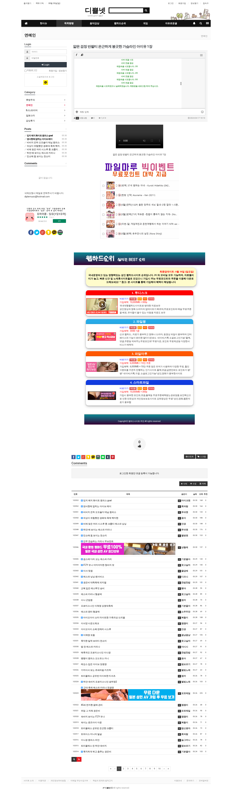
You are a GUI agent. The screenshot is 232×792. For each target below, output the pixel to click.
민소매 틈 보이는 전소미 (95, 535)
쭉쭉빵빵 (69, 23)
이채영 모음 (89, 635)
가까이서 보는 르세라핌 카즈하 (96, 670)
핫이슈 (43, 23)
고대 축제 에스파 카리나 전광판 (98, 687)
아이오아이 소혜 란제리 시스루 (96, 629)
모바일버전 (203, 781)
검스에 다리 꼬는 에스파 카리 (97, 559)
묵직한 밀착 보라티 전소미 (94, 641)
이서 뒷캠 (88, 571)
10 (159, 769)
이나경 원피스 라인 (90, 740)
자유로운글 (171, 23)
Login (46, 64)
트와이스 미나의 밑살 (91, 734)
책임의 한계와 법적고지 (103, 781)
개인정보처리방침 (58, 781)
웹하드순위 (120, 23)
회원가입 (182, 3)
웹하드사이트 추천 (136, 421)
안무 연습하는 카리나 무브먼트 (98, 541)
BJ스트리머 (32, 110)
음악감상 (94, 23)
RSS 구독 (40, 3)
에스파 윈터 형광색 (90, 611)
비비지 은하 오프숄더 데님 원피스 (99, 512)
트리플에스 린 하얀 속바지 (94, 746)
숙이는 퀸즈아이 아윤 (91, 722)
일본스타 (30, 115)
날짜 (195, 494)
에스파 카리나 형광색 (91, 594)
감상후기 (30, 120)
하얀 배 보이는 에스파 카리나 (97, 529)
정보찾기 (194, 3)
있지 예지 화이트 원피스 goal (97, 500)
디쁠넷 (95, 10)
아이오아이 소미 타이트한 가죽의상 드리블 (104, 617)
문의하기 (190, 781)
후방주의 (30, 100)
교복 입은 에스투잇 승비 (92, 588)
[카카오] (45, 82)
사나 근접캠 (86, 600)
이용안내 (178, 781)
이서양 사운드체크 (90, 623)
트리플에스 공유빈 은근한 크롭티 (97, 728)
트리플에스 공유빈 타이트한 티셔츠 (98, 676)
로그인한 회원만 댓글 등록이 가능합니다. (139, 473)
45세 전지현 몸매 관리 (92, 705)
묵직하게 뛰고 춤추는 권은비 (97, 751)
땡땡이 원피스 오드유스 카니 (95, 658)
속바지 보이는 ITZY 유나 (93, 716)
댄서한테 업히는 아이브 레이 (97, 506)
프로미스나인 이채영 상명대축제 (97, 606)
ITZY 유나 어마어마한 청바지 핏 (98, 565)
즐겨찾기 (27, 3)
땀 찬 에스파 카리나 (90, 646)
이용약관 (42, 781)
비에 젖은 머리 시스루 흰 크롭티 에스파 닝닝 (104, 524)
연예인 (30, 35)
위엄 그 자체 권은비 (90, 710)
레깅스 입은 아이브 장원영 (94, 664)
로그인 (171, 3)
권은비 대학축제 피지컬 (94, 582)
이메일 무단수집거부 (79, 781)
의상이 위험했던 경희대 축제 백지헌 (100, 518)
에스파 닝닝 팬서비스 (93, 576)
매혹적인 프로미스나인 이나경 (96, 652)
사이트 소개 (29, 781)
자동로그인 (32, 70)
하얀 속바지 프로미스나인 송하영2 (100, 681)
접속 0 (205, 3)
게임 (145, 23)
